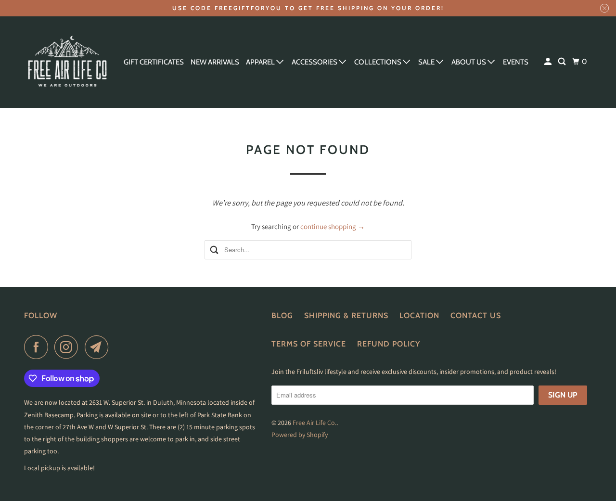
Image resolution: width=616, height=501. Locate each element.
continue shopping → (332, 226)
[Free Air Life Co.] (67, 62)
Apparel (261, 62)
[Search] (562, 62)
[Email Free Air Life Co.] (99, 347)
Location (419, 315)
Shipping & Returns (346, 315)
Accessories (315, 62)
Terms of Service (308, 343)
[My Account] (548, 62)
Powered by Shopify (299, 434)
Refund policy (388, 343)
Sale (427, 62)
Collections (378, 62)
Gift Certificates (154, 62)
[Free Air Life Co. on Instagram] (68, 347)
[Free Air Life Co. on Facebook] (38, 347)
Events (515, 62)
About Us (469, 62)
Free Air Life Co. (314, 422)
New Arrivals (215, 62)
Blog (282, 315)
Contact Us (475, 315)
